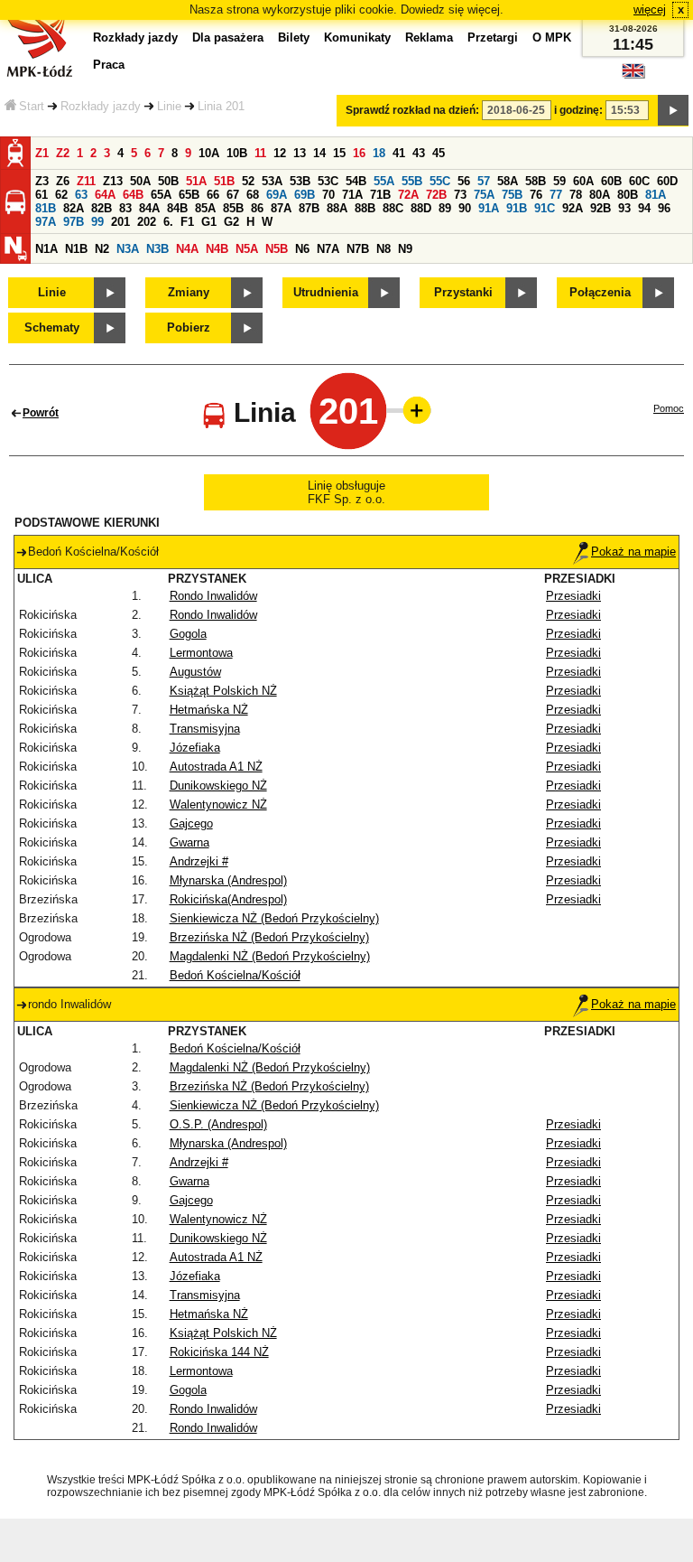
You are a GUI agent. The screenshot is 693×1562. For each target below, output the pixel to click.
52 (248, 181)
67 (232, 194)
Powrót (41, 413)
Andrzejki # (199, 861)
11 (260, 153)
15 (339, 153)
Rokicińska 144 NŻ (219, 1352)
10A (209, 153)
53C (328, 181)
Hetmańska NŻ (209, 709)
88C (393, 208)
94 (644, 208)
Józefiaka (195, 747)
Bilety (294, 37)
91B (516, 208)
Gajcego (191, 823)
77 (556, 194)
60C (639, 181)
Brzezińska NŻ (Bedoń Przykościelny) (269, 937)
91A (488, 208)
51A (196, 181)
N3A (127, 249)
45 (438, 153)
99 (97, 222)
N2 (102, 249)
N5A (247, 249)
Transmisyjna (205, 728)
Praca (109, 64)
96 (664, 208)
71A (352, 194)
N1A (46, 249)
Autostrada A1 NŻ (216, 766)
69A (276, 194)
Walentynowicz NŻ (218, 804)
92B (600, 208)
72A (408, 194)
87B (309, 208)
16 (359, 153)
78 (575, 194)
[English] (633, 75)
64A (105, 194)
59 (559, 181)
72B (436, 194)
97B (73, 222)
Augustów (195, 671)
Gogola (188, 634)
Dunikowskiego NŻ (218, 785)
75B (512, 194)
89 (445, 208)
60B (611, 181)
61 (41, 194)
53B (300, 181)
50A (140, 181)
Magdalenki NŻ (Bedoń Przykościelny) (270, 956)
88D (421, 208)
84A (149, 208)
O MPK (551, 37)
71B (380, 194)
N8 (383, 249)
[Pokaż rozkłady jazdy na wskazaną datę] (673, 110)
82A (73, 208)
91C (544, 208)
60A (583, 181)
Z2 (62, 153)
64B (133, 194)
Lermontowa (201, 652)
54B (356, 181)
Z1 (42, 153)
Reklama (429, 37)
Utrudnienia (325, 292)
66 (213, 194)
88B (365, 208)
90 (464, 208)
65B (189, 194)
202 (146, 222)
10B (236, 153)
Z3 (42, 181)
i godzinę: (578, 110)
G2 (231, 222)
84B (177, 208)
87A (281, 208)
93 (624, 208)
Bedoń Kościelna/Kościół (235, 975)
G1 (209, 222)
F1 (187, 222)
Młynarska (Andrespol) (228, 880)
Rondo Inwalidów (213, 596)
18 (379, 153)
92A (572, 208)
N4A (187, 249)
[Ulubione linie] (411, 410)
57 (483, 181)
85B (233, 208)
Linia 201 (221, 106)
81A (655, 194)
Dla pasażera (227, 37)
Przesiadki (573, 596)
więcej (649, 9)
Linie (169, 106)
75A (484, 194)
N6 (302, 249)
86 (257, 208)
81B (45, 208)
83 (125, 208)
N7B (357, 249)
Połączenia (600, 292)
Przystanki (463, 292)
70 (328, 194)
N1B (76, 249)
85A (205, 208)
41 (399, 153)
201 (120, 222)
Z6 (62, 181)
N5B (276, 249)
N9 (405, 249)
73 (460, 194)
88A (337, 208)
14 (319, 153)
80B (627, 194)
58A (507, 181)
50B (168, 181)
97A (45, 222)
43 (418, 153)
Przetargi (492, 37)
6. (168, 222)
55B (412, 181)
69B (304, 194)
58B (535, 181)
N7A (328, 249)
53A (272, 181)
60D (667, 181)
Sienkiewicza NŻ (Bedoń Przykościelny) (274, 918)
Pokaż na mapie (633, 551)
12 (279, 153)
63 (81, 194)
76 (536, 194)
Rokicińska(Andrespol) (228, 899)
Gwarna (189, 842)
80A (599, 194)
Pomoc (668, 408)
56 (463, 181)
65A (161, 194)
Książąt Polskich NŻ (223, 690)
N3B (157, 249)
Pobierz (188, 327)
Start (31, 106)
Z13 (113, 181)
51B (224, 181)
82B (101, 208)
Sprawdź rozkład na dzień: (412, 110)
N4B (217, 249)
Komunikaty (357, 37)
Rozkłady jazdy (100, 106)
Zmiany (188, 292)
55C (440, 181)
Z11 (86, 181)
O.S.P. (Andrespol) (218, 1124)
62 (61, 194)
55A (384, 181)
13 (299, 153)
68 (252, 194)
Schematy (51, 327)
